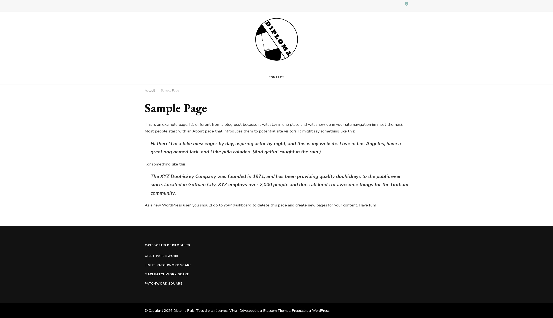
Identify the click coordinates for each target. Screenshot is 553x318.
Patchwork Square (163, 284)
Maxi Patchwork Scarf (167, 274)
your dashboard (237, 205)
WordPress (321, 310)
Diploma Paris (184, 310)
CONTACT (276, 77)
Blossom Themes (276, 310)
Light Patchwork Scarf (168, 265)
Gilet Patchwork (161, 256)
